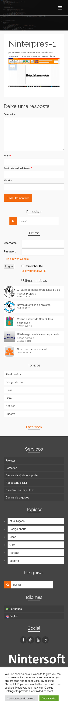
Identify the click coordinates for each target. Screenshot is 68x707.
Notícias (10, 406)
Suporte (10, 414)
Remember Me (34, 266)
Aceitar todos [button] (49, 698)
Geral (9, 398)
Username (10, 243)
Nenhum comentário (43, 56)
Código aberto (14, 382)
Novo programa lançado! (32, 349)
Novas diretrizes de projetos (33, 305)
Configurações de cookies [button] (21, 698)
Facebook (34, 427)
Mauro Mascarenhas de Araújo (31, 52)
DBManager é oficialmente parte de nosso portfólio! (38, 336)
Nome (7, 155)
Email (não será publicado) (18, 167)
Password (10, 251)
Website (8, 180)
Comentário (9, 114)
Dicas (9, 390)
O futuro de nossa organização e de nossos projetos (38, 291)
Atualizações (13, 374)
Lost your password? (34, 271)
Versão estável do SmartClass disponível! (35, 321)
